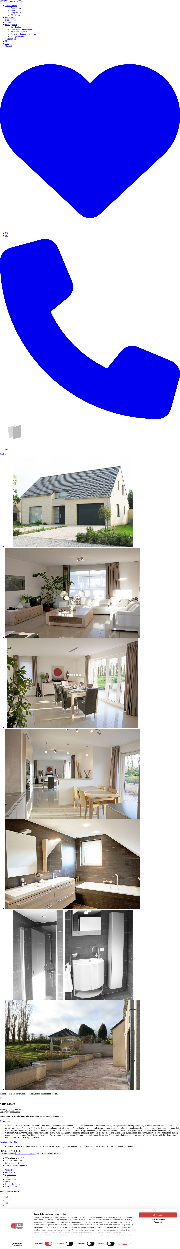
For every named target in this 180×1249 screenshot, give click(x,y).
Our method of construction (22, 29)
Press (13, 10)
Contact (8, 46)
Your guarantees (17, 36)
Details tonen (123, 1244)
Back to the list (6, 454)
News (7, 41)
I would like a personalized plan (48, 1154)
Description (5, 1121)
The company (11, 5)
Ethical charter (17, 15)
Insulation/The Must (19, 32)
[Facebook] (8, 1200)
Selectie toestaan (158, 1219)
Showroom (9, 22)
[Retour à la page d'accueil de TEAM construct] (12, 1)
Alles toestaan (158, 1215)
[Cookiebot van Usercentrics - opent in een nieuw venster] (17, 1244)
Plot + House (10, 20)
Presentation (16, 8)
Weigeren (158, 1222)
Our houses (10, 17)
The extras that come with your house (26, 34)
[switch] (69, 1244)
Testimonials (10, 39)
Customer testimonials (25, 1153)
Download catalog (7, 1154)
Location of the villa (8, 1142)
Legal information (12, 1184)
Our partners (16, 13)
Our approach (11, 24)
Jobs (7, 43)
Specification (16, 27)
